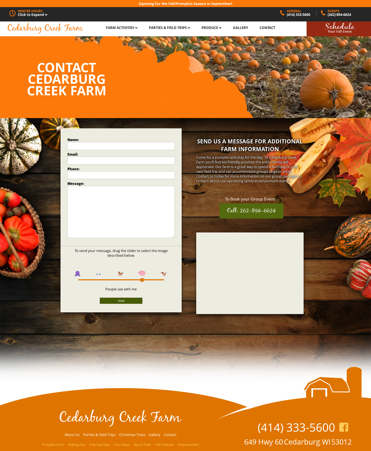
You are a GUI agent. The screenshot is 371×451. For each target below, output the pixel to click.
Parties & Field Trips (168, 27)
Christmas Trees (132, 434)
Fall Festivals (164, 444)
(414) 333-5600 (296, 427)
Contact (267, 27)
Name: (73, 139)
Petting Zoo (76, 444)
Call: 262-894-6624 (251, 211)
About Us (72, 434)
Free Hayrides (99, 444)
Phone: (73, 169)
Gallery (240, 27)
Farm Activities (120, 27)
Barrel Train (142, 444)
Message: (75, 183)
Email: (72, 154)
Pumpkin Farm (53, 444)
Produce (210, 27)
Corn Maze (122, 444)
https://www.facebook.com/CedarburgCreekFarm (343, 427)
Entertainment (188, 444)
